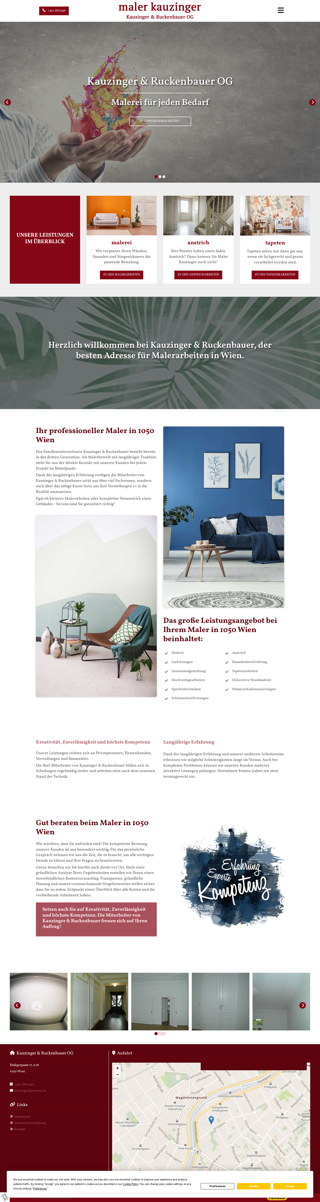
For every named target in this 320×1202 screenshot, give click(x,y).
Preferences (218, 1186)
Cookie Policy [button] (130, 1184)
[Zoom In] (117, 1068)
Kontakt (19, 1129)
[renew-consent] (5, 1197)
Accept (290, 1186)
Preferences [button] (40, 1188)
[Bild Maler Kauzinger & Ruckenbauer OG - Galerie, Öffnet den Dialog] (38, 1005)
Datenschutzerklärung (30, 1123)
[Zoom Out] (117, 1074)
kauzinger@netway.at (30, 1091)
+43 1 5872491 (24, 1084)
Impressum (22, 1116)
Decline (253, 1186)
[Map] (211, 1125)
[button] (54, 11)
